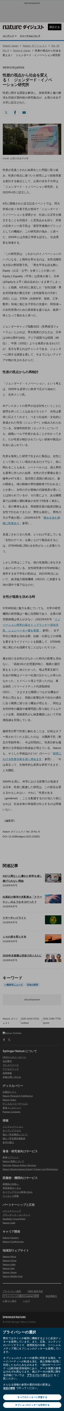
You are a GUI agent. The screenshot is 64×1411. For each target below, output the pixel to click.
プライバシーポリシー (40, 1375)
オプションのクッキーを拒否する (32, 1404)
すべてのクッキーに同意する (32, 1397)
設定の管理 (9, 1388)
